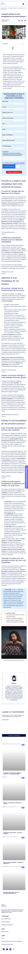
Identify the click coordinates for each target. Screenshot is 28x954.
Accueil (2, 8)
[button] (19, 20)
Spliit (16, 589)
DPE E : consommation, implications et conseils (12, 803)
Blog (6, 8)
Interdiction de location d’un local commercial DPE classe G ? (11, 893)
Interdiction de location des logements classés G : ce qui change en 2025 (12, 773)
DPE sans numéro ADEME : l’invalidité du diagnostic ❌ (13, 863)
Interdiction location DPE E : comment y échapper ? (12, 833)
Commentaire (5, 719)
